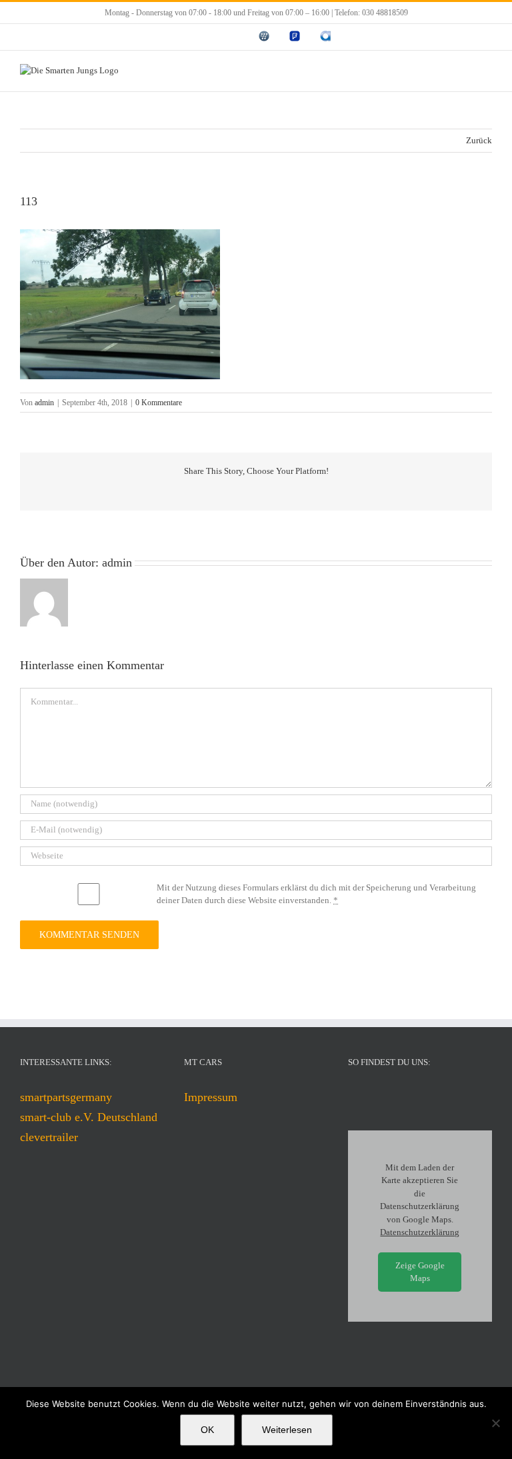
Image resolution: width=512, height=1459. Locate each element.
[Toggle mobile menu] (486, 71)
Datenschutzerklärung (419, 1232)
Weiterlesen (287, 1429)
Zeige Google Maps (420, 1272)
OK (207, 1429)
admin (44, 402)
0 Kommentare (158, 402)
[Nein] (495, 1423)
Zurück (479, 140)
